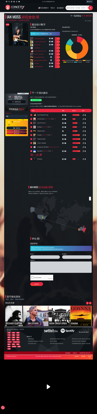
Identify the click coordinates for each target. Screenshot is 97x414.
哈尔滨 (14, 346)
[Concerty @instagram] (9, 2)
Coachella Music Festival (35, 341)
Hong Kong (16, 342)
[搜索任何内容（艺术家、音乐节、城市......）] (90, 8)
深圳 (18, 332)
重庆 (9, 344)
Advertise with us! (85, 353)
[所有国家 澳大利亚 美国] (16, 116)
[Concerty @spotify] (14, 2)
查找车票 (17, 128)
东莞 (13, 337)
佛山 (18, 339)
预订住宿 (17, 130)
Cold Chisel (44, 126)
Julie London (48, 118)
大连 (9, 348)
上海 (9, 332)
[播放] (50, 38)
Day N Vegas (53, 341)
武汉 (9, 337)
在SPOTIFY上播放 (36, 100)
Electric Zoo (32, 343)
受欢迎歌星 (67, 353)
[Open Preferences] (3, 407)
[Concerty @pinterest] (11, 2)
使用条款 (77, 356)
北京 (13, 332)
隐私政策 (83, 356)
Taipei (9, 342)
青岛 (13, 344)
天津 (18, 335)
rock (7, 299)
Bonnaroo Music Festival (57, 338)
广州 (9, 335)
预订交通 (17, 133)
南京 (9, 339)
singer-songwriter (19, 299)
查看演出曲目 (17, 102)
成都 (13, 335)
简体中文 (90, 1)
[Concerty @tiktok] (16, 2)
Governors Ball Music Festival (81, 343)
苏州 (9, 346)
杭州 (13, 339)
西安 (18, 337)
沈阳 (18, 344)
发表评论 (37, 284)
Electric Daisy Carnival (79, 341)
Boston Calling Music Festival (81, 338)
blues (12, 299)
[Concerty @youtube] (19, 2)
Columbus (44, 8)
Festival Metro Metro (56, 343)
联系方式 (75, 353)
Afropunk (31, 338)
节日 (52, 8)
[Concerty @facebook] (6, 2)
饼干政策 (89, 357)
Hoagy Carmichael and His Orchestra (57, 147)
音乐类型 (60, 8)
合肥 (19, 346)
